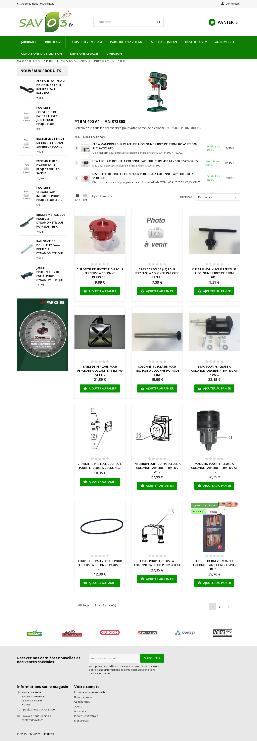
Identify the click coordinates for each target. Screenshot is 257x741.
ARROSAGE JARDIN (164, 42)
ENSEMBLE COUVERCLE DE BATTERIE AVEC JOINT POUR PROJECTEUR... (47, 116)
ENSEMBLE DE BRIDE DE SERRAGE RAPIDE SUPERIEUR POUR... (50, 142)
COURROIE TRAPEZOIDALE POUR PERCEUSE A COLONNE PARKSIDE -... (100, 565)
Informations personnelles (90, 692)
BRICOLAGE (53, 42)
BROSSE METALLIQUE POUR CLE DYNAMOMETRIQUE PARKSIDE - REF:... (50, 220)
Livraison (114, 53)
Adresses (80, 711)
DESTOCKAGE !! (196, 42)
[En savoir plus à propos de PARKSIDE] (147, 633)
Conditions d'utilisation (41, 53)
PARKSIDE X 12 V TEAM (126, 42)
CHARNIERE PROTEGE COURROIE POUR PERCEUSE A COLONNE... (100, 466)
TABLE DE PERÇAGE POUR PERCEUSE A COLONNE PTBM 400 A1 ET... (99, 370)
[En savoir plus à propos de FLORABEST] (34, 633)
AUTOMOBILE (225, 42)
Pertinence (218, 197)
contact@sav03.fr (32, 720)
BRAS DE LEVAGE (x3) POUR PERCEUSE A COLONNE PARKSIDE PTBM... (157, 273)
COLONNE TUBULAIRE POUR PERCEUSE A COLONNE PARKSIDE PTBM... (157, 370)
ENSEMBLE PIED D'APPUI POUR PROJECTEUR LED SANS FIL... (48, 167)
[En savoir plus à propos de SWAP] (184, 633)
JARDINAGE (29, 42)
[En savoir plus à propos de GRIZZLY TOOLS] (72, 633)
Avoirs (78, 706)
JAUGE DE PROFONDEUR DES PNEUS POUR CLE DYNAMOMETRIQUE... (51, 274)
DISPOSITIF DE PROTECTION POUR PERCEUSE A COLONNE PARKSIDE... (99, 273)
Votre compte (87, 686)
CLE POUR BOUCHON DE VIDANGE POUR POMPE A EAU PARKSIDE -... (50, 87)
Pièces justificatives (86, 716)
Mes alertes (81, 720)
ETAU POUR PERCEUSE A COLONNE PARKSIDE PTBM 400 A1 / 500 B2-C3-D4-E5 (145, 161)
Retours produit (83, 697)
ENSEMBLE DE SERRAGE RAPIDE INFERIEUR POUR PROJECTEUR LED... (49, 194)
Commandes (82, 701)
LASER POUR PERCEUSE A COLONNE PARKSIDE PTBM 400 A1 (157, 563)
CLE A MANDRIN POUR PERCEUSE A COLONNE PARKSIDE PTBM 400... (214, 273)
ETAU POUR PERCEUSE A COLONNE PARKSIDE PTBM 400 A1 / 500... (214, 370)
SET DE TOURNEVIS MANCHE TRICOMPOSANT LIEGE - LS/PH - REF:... (214, 565)
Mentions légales (84, 53)
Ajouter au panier (99, 291)
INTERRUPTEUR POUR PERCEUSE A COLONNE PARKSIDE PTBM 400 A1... (157, 468)
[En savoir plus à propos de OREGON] (109, 633)
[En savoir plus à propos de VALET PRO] (222, 633)
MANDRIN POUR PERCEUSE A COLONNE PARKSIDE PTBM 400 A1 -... (214, 468)
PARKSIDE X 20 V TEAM (86, 42)
